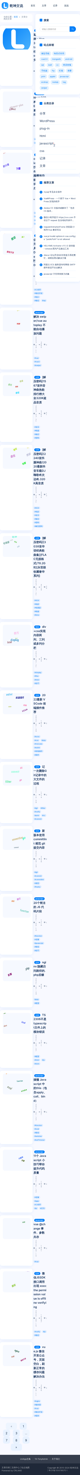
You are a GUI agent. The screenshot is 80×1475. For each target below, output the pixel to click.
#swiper (38, 365)
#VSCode (38, 744)
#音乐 (37, 427)
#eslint (37, 748)
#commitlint (39, 879)
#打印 (42, 1208)
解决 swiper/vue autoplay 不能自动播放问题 (40, 325)
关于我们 (56, 1459)
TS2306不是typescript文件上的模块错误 (39, 1023)
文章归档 (6, 1467)
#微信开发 (38, 293)
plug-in (44, 128)
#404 (37, 508)
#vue (37, 358)
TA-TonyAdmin (41, 1459)
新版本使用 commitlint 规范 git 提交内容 (40, 839)
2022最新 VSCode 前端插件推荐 (39, 703)
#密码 (37, 438)
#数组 (37, 947)
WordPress (47, 121)
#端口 (37, 297)
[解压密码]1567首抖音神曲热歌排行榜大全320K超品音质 (39, 389)
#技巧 (37, 683)
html (37, 627)
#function (38, 936)
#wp (44, 300)
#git (36, 808)
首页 (33, 5)
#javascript (39, 943)
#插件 (37, 755)
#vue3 (37, 362)
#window (38, 1136)
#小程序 (38, 290)
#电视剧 (38, 608)
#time (37, 615)
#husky (37, 887)
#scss (37, 737)
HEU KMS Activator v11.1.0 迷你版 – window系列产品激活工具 (59, 247)
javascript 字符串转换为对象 (56, 274)
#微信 (37, 300)
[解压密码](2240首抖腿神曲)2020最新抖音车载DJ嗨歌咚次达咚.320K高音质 (40, 466)
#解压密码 (38, 526)
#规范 (37, 883)
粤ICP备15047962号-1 (58, 1470)
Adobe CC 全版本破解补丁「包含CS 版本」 (59, 209)
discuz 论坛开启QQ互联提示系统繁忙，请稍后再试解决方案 (60, 256)
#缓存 (37, 1416)
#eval (37, 1129)
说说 (66, 5)
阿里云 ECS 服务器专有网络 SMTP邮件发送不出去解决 (59, 266)
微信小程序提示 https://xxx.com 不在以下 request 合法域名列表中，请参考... (60, 219)
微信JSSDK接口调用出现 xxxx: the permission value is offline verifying (40, 1290)
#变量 (37, 939)
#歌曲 (37, 431)
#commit (38, 819)
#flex (37, 676)
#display (38, 672)
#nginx (37, 1401)
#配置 (37, 1003)
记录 (55, 5)
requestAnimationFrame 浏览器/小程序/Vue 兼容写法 (59, 228)
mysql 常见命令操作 (53, 192)
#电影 (37, 512)
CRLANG (18, 1470)
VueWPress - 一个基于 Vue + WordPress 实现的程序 (60, 200)
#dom (37, 1064)
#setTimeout (39, 1140)
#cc (43, 815)
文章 (44, 5)
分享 (37, 377)
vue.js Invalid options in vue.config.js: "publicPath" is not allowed (60, 237)
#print (37, 815)
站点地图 (25, 1467)
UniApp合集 (25, 1459)
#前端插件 (38, 751)
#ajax (37, 1201)
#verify (37, 812)
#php (44, 740)
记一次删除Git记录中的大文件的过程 (40, 775)
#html (37, 680)
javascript (39, 312)
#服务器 (38, 1405)
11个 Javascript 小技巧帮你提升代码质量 (39, 1164)
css (42, 151)
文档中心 (16, 1467)
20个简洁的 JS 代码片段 (39, 907)
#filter (43, 808)
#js (43, 1060)
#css (37, 740)
